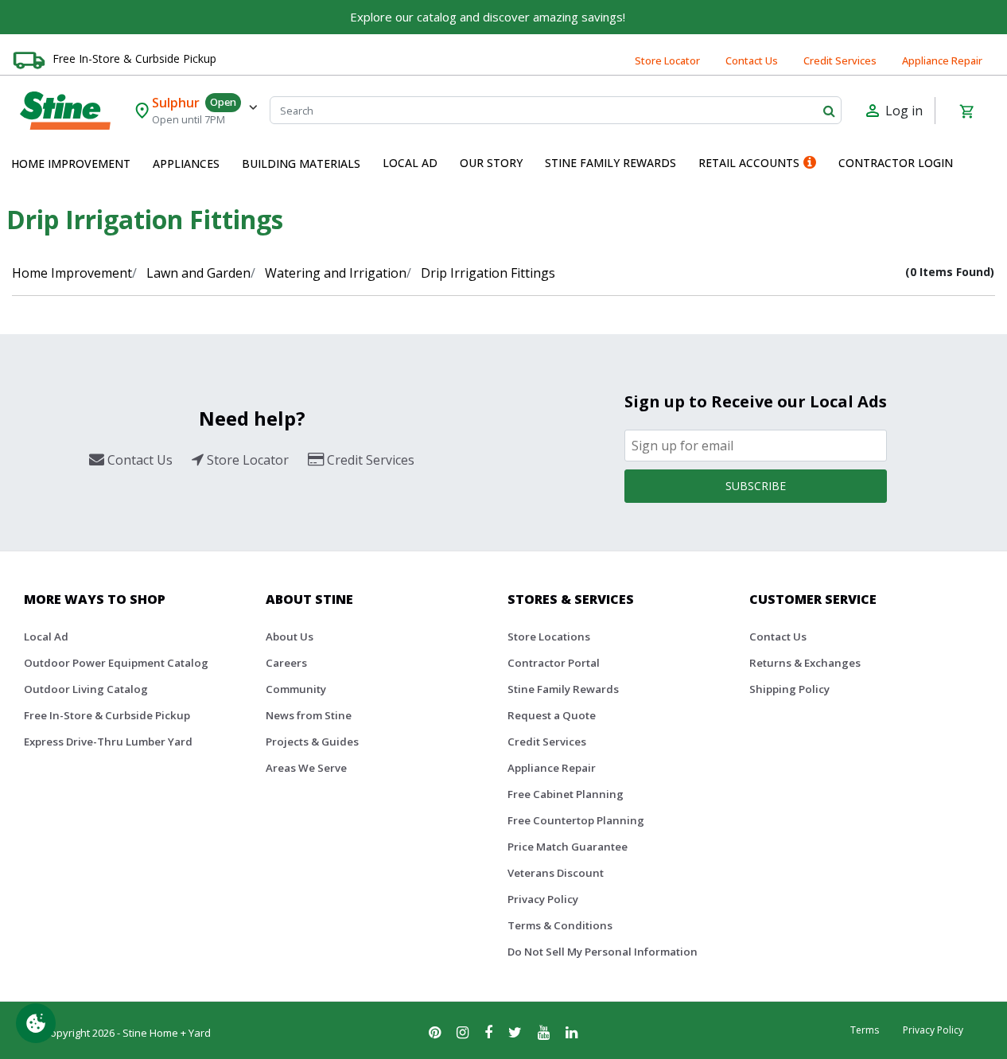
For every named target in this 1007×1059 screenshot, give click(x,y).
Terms (864, 1030)
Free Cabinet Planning (565, 794)
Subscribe (755, 485)
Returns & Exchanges (805, 663)
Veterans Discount (555, 873)
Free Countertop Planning (575, 820)
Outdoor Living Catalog (86, 689)
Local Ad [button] (410, 162)
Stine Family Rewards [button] (610, 162)
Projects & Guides (312, 741)
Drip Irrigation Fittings (488, 273)
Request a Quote (551, 715)
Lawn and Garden (198, 273)
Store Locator (667, 60)
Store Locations (548, 636)
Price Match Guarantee (567, 846)
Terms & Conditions (559, 925)
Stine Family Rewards (563, 689)
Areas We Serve (306, 768)
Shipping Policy (789, 689)
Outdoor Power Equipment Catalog (116, 663)
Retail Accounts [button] (748, 162)
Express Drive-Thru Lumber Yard (108, 741)
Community (296, 689)
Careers (286, 663)
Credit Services (840, 60)
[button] (71, 164)
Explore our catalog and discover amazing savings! (487, 17)
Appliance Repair (942, 60)
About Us (289, 636)
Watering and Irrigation (335, 273)
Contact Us (751, 60)
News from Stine (309, 715)
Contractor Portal (553, 663)
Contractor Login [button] (895, 162)
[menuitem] (71, 164)
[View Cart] (966, 110)
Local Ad (46, 636)
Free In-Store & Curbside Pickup (134, 58)
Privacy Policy (542, 899)
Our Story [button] (491, 162)
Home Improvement (72, 273)
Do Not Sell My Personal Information (602, 951)
